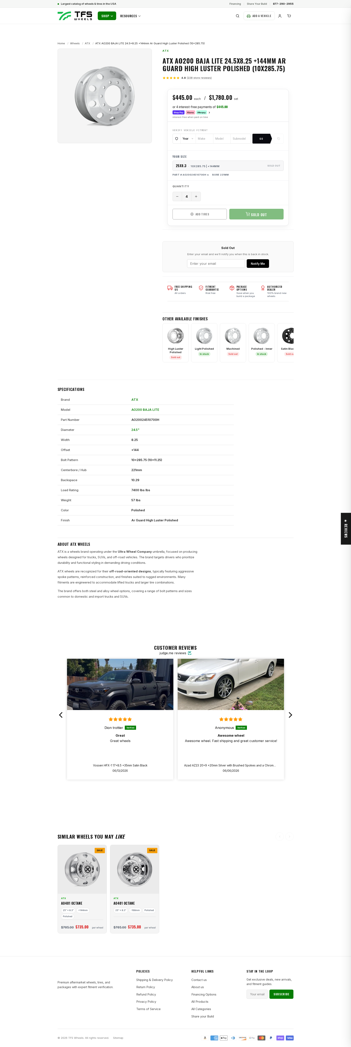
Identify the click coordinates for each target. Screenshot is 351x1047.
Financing (235, 3)
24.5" (135, 430)
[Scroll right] (289, 836)
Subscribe (282, 994)
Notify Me (258, 263)
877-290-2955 (283, 3)
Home (61, 43)
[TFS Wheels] (75, 15)
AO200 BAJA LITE (145, 410)
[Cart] (289, 15)
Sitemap (118, 1037)
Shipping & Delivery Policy (154, 980)
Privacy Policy (146, 1002)
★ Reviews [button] (345, 528)
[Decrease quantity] (177, 196)
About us (197, 987)
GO (262, 138)
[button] (62, 715)
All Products (199, 1002)
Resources (128, 16)
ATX (87, 43)
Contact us (199, 980)
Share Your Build (257, 3)
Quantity (181, 186)
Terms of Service (148, 1009)
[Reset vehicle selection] (279, 139)
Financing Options (203, 994)
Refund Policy (146, 994)
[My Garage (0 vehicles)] (259, 15)
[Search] (237, 15)
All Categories (201, 1009)
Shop (105, 16)
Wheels (75, 43)
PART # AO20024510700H (189, 174)
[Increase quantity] (196, 196)
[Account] (280, 15)
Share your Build (202, 1016)
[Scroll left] (280, 836)
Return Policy (145, 987)
